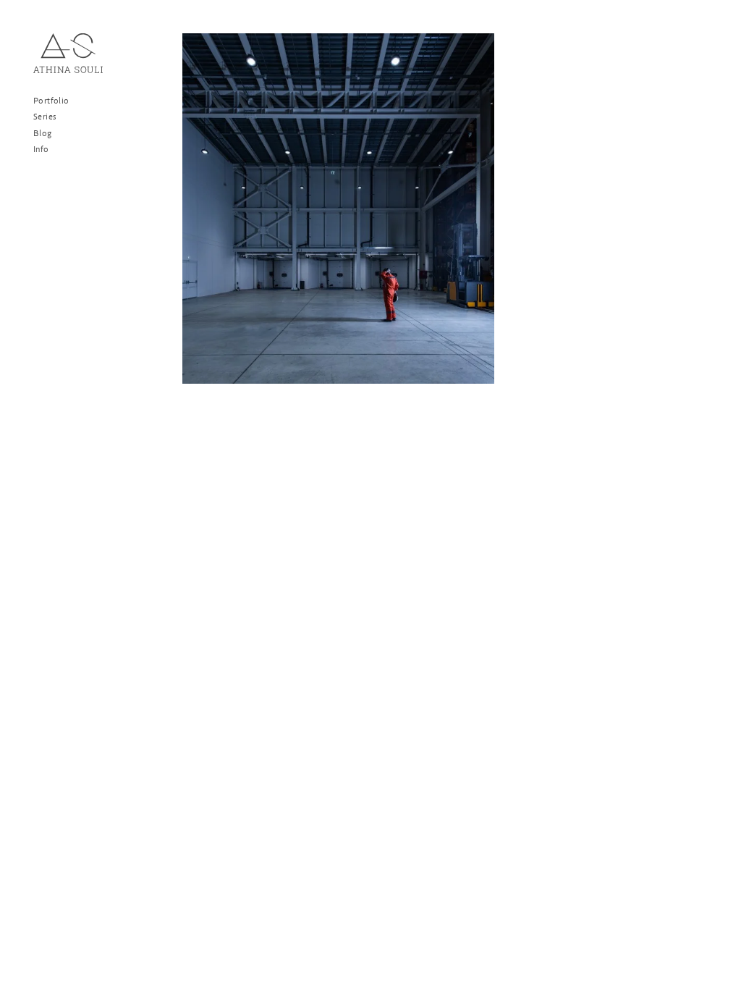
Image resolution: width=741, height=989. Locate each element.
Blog (42, 134)
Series (44, 117)
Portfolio (51, 101)
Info (41, 150)
